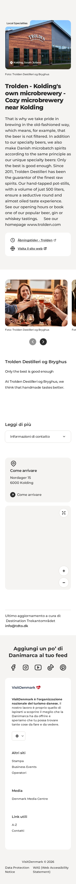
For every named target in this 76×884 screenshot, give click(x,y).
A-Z (14, 825)
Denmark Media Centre (30, 799)
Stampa (18, 761)
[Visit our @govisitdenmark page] (50, 667)
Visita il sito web (30, 248)
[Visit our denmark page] (13, 667)
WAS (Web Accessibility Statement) (51, 870)
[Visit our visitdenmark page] (38, 667)
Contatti (18, 831)
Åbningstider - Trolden (35, 240)
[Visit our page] (25, 667)
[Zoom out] (64, 583)
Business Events (24, 767)
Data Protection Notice (17, 870)
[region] (38, 548)
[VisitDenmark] (26, 687)
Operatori (19, 773)
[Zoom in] (64, 571)
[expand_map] (63, 512)
